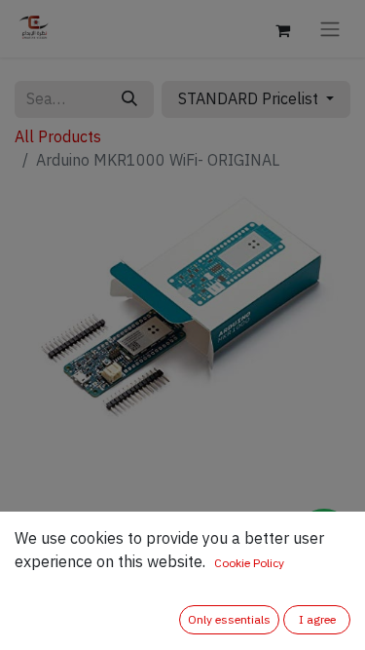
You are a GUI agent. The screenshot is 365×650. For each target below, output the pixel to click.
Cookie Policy (249, 563)
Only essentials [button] (229, 620)
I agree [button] (317, 620)
